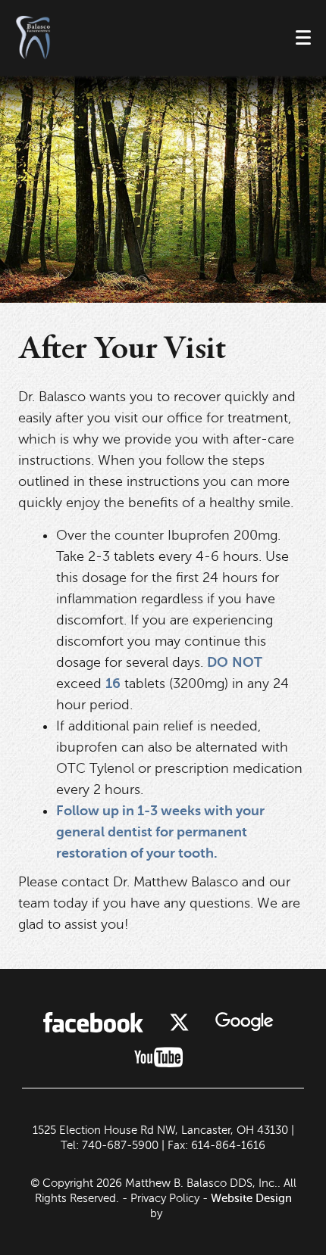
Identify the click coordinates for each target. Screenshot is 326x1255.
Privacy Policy (164, 1198)
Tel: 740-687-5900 (109, 1145)
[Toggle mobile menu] (303, 37)
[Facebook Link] (93, 1022)
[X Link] (179, 1022)
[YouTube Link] (158, 1057)
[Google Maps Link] (244, 1021)
